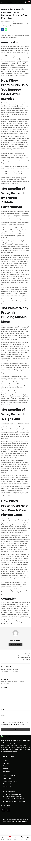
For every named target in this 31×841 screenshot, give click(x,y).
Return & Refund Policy (10, 781)
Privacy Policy (7, 778)
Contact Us (6, 769)
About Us (6, 763)
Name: (3, 709)
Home (5, 760)
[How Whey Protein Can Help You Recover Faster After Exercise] (2, 29)
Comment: (4, 687)
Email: (3, 716)
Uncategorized (14, 26)
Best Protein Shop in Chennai (10, 669)
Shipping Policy (7, 784)
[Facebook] (3, 810)
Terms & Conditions (9, 775)
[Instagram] (8, 810)
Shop (4, 766)
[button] (28, 2)
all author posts (15, 644)
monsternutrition (18, 24)
